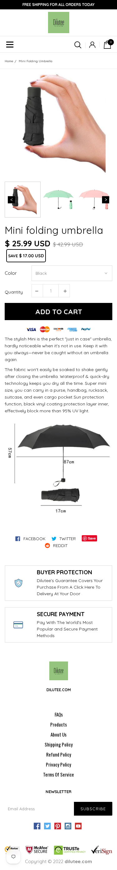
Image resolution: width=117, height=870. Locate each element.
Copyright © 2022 (58, 861)
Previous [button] (11, 199)
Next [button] (105, 199)
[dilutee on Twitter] (47, 826)
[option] (58, 123)
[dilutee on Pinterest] (57, 826)
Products (58, 724)
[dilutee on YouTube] (78, 826)
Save (92, 538)
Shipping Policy (59, 744)
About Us (58, 734)
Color (11, 273)
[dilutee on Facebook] (37, 826)
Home (9, 61)
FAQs (59, 714)
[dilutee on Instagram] (68, 826)
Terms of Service (58, 774)
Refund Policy (58, 754)
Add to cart (58, 311)
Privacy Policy (58, 764)
